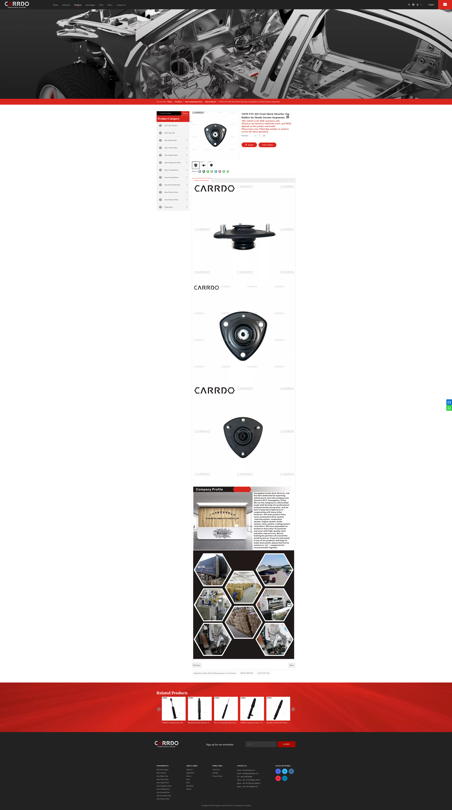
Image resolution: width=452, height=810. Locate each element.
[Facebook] (410, 5)
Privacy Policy (217, 776)
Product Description (201, 180)
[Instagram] (414, 5)
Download (189, 786)
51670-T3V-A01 (263, 673)
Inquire (250, 145)
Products (77, 5)
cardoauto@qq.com (248, 770)
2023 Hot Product (162, 770)
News (110, 5)
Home (55, 5)
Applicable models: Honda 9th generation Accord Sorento (214, 673)
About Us (66, 5)
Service (188, 776)
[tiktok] (418, 5)
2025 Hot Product (170, 125)
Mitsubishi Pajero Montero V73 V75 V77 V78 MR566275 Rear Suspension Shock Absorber (200, 723)
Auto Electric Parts (171, 192)
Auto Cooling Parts (171, 170)
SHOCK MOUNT (246, 673)
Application (190, 773)
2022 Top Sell (161, 773)
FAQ (101, 5)
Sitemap (215, 773)
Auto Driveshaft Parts (172, 185)
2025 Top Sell (169, 133)
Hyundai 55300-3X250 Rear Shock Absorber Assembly (278, 723)
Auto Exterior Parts (171, 200)
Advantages (90, 5)
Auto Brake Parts (170, 140)
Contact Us (121, 5)
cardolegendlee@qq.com (250, 773)
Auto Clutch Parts (170, 148)
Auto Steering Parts (171, 177)
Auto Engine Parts (171, 155)
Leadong (248, 805)
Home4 (188, 789)
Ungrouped (168, 207)
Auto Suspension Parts (172, 163)
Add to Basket (267, 145)
